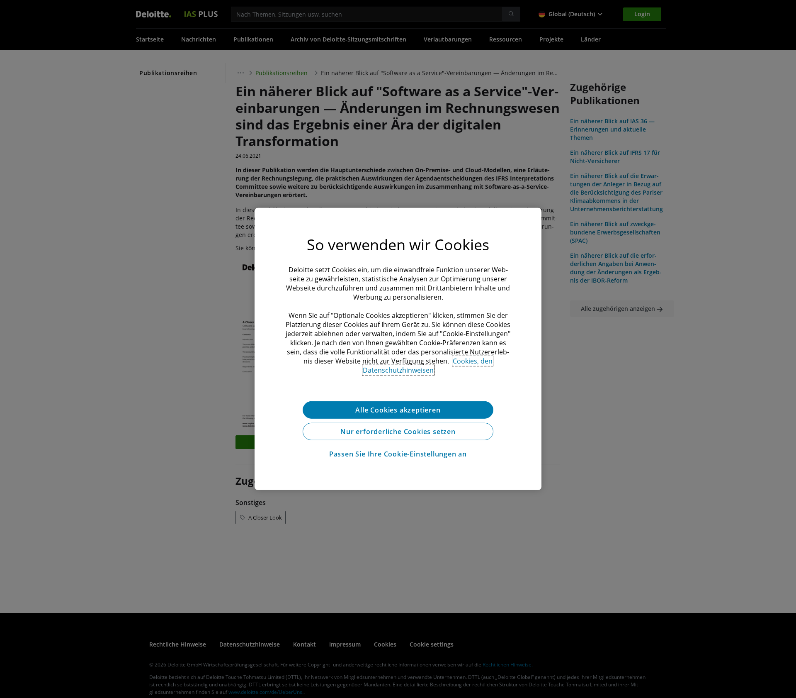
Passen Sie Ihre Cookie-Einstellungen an (398, 454)
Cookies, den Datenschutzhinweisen (428, 365)
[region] (398, 349)
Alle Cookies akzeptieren (397, 410)
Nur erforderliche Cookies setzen (398, 431)
